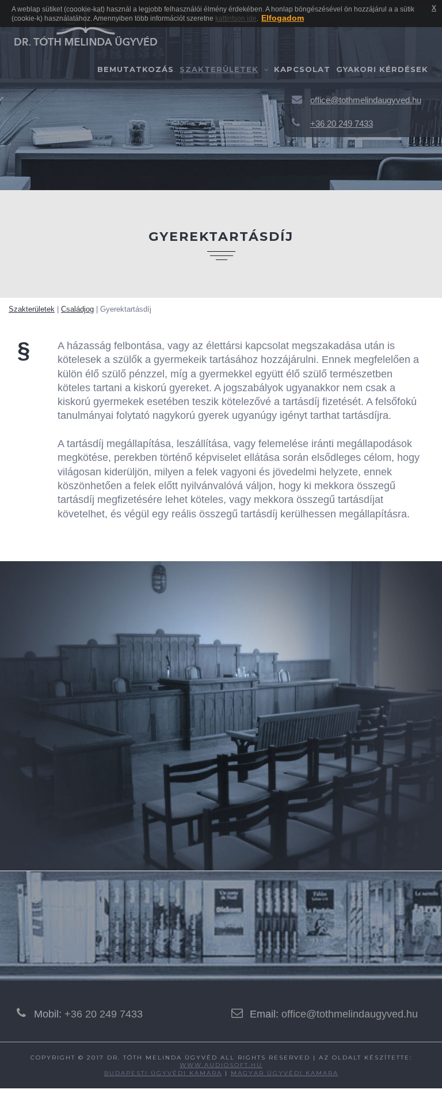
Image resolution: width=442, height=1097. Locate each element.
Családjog (77, 309)
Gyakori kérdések (382, 69)
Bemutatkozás (135, 69)
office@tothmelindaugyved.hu (349, 1014)
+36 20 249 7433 (103, 1014)
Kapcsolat (302, 69)
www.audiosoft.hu (221, 1065)
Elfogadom (282, 17)
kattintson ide (236, 18)
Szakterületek (219, 69)
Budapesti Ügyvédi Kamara (163, 1073)
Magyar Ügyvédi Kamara (284, 1073)
